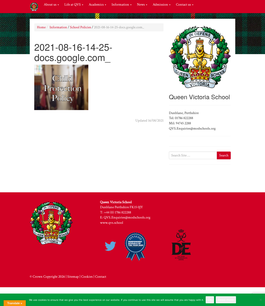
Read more (226, 299)
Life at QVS (72, 4)
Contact (100, 276)
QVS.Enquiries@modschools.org (127, 217)
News (141, 4)
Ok (210, 299)
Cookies (87, 276)
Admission (161, 4)
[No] (260, 299)
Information (121, 4)
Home (41, 27)
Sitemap (73, 276)
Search (223, 155)
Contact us (184, 4)
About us (50, 4)
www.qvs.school (111, 222)
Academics (96, 4)
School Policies (80, 27)
